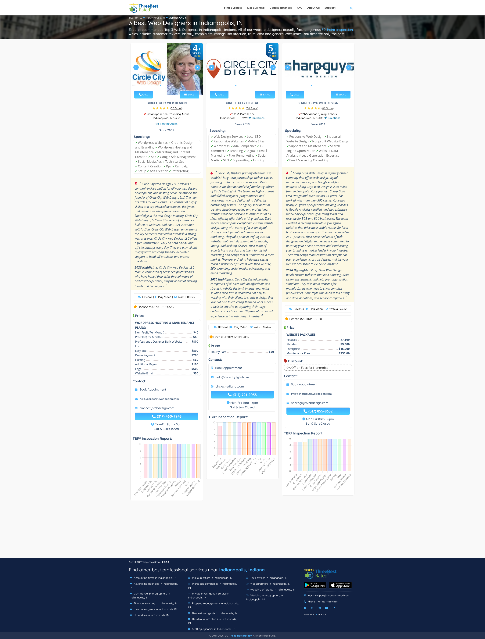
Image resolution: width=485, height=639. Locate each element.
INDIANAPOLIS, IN (155, 17)
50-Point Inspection (337, 29)
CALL (145, 94)
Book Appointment (152, 389)
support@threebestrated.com (332, 595)
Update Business (280, 7)
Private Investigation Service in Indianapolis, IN (208, 595)
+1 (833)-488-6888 (328, 601)
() (176, 108)
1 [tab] (160, 85)
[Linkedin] (334, 608)
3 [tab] (166, 85)
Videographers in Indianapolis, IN (270, 583)
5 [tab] (172, 85)
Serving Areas (169, 124)
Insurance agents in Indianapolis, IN (155, 609)
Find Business (233, 7)
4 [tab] (169, 85)
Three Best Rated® (240, 635)
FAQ (299, 7)
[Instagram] (319, 608)
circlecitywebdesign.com (157, 408)
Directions (257, 118)
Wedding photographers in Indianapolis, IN (264, 597)
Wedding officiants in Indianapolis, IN (272, 589)
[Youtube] (326, 608)
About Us (313, 7)
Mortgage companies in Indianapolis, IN (212, 585)
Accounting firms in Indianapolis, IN (154, 578)
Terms (322, 614)
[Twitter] (312, 608)
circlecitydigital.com (230, 386)
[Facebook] (305, 608)
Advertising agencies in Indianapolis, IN (154, 585)
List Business (255, 7)
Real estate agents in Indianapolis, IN (214, 613)
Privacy (309, 614)
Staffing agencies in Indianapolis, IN (213, 629)
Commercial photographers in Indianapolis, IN (150, 595)
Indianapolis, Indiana (242, 570)
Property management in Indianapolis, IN (213, 605)
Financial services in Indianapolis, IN (155, 603)
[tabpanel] (167, 69)
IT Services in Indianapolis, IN (151, 615)
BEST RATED (135, 17)
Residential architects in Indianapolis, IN (212, 621)
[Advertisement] (242, 531)
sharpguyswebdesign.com (309, 403)
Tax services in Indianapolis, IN (268, 578)
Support (330, 7)
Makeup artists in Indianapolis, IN (211, 578)
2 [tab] (163, 85)
